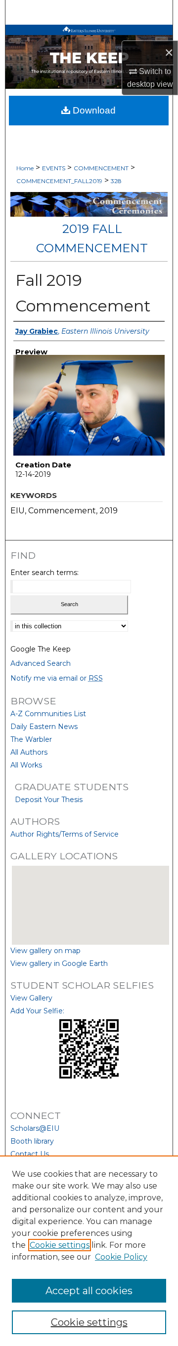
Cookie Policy (121, 1257)
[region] (89, 1250)
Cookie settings (59, 1245)
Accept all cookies (89, 1291)
